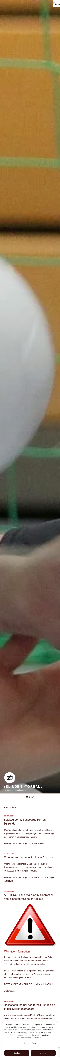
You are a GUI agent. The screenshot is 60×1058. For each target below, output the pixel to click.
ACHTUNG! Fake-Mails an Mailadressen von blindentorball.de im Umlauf (29, 897)
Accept (43, 1053)
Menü (31, 797)
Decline (17, 1053)
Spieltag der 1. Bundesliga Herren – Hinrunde (26, 821)
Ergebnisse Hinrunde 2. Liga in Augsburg (29, 857)
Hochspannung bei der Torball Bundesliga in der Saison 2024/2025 (29, 1007)
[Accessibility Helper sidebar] (56, 3)
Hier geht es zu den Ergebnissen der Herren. (24, 843)
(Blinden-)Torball (23, 786)
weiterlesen (9, 990)
